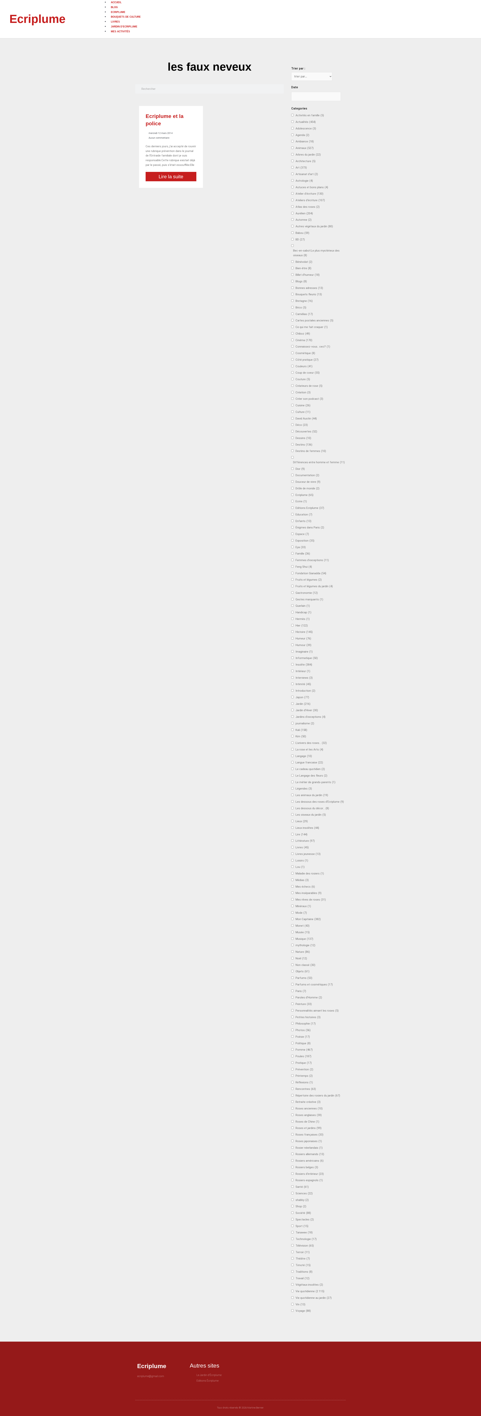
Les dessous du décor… (312, 808)
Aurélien (304, 213)
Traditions (304, 1271)
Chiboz (303, 333)
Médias (302, 880)
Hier (302, 625)
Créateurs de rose (309, 386)
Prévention (304, 1069)
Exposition (305, 540)
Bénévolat (304, 262)
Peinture (304, 1004)
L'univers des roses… (311, 743)
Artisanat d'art (307, 174)
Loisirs (302, 860)
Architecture (305, 161)
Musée (303, 932)
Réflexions (304, 1082)
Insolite (304, 664)
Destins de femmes (311, 451)
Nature (303, 952)
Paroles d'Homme (309, 997)
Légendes (304, 788)
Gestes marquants (309, 599)
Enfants (303, 521)
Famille (303, 553)
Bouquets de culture (126, 16)
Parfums (304, 978)
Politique (303, 1043)
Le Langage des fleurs (311, 775)
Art (301, 167)
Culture (303, 412)
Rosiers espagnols (309, 1180)
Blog (114, 7)
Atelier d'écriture (309, 193)
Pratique (304, 1063)
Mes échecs (305, 886)
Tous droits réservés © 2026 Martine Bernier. (240, 1407)
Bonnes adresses (309, 288)
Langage (304, 756)
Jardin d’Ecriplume (124, 26)
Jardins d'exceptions (310, 717)
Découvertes (306, 431)
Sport (302, 1226)
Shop (301, 1206)
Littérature (305, 840)
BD (300, 239)
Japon (302, 697)
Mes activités (120, 31)
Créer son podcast (309, 398)
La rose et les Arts (309, 749)
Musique (304, 939)
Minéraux (303, 906)
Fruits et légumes (309, 579)
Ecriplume (37, 18)
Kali (301, 730)
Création (303, 392)
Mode (301, 912)
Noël (301, 958)
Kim (301, 736)
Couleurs (304, 366)
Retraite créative (308, 1102)
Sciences (304, 1193)
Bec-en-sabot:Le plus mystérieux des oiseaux (316, 253)
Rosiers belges (307, 1167)
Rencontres (306, 1089)
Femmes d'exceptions (312, 560)
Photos (303, 1030)
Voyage (303, 1310)
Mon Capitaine (308, 919)
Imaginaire (304, 651)
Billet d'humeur (308, 275)
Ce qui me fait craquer (312, 327)
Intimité (303, 684)
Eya (301, 547)
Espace (302, 534)
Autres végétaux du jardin (314, 226)
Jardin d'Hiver (307, 710)
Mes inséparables (308, 893)
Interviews (304, 677)
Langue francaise (309, 762)
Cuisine (303, 405)
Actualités (306, 122)
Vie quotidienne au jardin (314, 1298)
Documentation (307, 475)
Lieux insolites (307, 828)
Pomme (304, 1049)
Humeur (303, 638)
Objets (302, 971)
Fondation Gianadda (311, 573)
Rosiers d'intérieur (310, 1174)
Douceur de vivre (308, 482)
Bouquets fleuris (309, 294)
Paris (301, 991)
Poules (303, 1056)
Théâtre (303, 1258)
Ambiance (305, 141)
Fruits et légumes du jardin (314, 586)
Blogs (301, 281)
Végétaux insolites (309, 1284)
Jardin (303, 704)
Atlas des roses (308, 207)
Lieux (302, 821)
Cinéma (304, 340)
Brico (301, 307)
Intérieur (303, 671)
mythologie (305, 945)
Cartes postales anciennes (314, 320)
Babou (302, 233)
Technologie (306, 1239)
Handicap (303, 612)
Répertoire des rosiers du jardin (318, 1095)
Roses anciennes (309, 1108)
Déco (302, 425)
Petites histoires (308, 1017)
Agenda (302, 135)
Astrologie (304, 180)
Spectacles (305, 1219)
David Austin (306, 418)
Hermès (303, 619)
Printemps (304, 1075)
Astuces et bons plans (312, 187)
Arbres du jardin (308, 154)
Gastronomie (307, 593)
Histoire (304, 632)
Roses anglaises (309, 1115)
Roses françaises (309, 1134)
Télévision (305, 1245)
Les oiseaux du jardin (311, 814)
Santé (302, 1187)
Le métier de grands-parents (315, 782)
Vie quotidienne (310, 1291)
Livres (115, 21)
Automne (304, 219)
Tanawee (304, 1232)
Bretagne (304, 301)
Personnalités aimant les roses (317, 1010)
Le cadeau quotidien (310, 769)
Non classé (305, 965)
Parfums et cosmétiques (314, 984)
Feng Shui (304, 566)
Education (304, 514)
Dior (300, 469)
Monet (302, 925)
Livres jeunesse (308, 854)
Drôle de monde (307, 488)
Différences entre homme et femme (319, 462)
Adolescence (306, 128)
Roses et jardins (308, 1128)
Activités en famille (310, 115)
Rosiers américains (310, 1160)
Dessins (303, 438)
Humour (303, 645)
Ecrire (301, 501)
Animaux (305, 148)
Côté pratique (307, 359)
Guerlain (303, 606)
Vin (300, 1304)
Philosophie (306, 1023)
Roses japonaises (309, 1141)
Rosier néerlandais (309, 1147)
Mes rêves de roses (311, 899)
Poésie (303, 1036)
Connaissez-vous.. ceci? (313, 346)
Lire (301, 834)
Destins (304, 444)
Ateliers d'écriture (310, 200)
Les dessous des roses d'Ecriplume (320, 801)
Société (303, 1213)
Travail (302, 1278)
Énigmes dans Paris (310, 527)
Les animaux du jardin (312, 795)
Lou (300, 867)
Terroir (303, 1252)
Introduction (305, 690)
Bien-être (303, 268)
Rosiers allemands (310, 1154)
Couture (303, 379)
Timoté (303, 1265)
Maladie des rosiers (310, 873)
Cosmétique (305, 353)
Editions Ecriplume (310, 508)
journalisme (305, 723)
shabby (302, 1200)
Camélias (304, 314)
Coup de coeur (308, 372)
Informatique (307, 658)
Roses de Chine (307, 1121)
